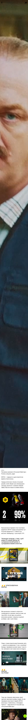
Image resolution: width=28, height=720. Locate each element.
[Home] (25, 2)
